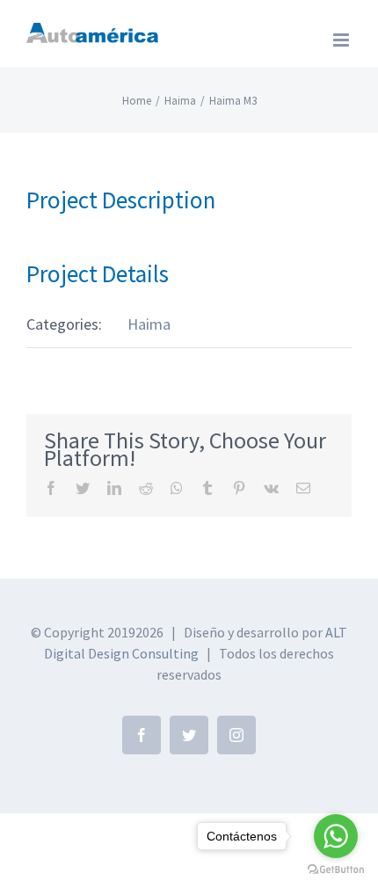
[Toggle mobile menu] (342, 40)
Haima (149, 324)
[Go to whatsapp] (336, 836)
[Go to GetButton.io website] (336, 870)
